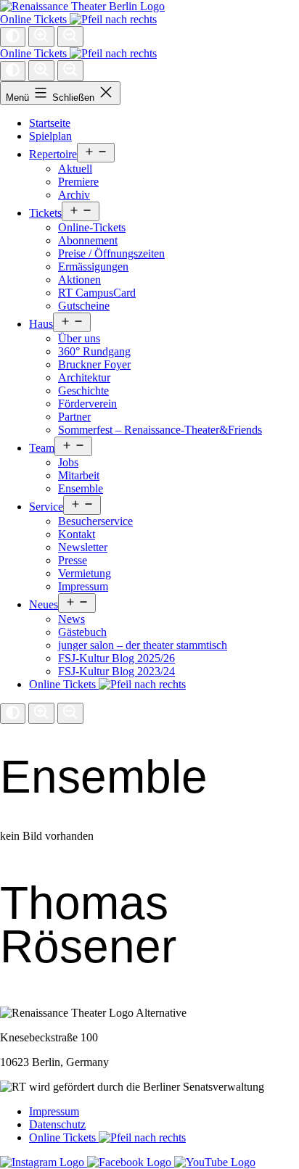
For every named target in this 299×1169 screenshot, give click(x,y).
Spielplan (50, 136)
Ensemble (80, 488)
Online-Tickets (92, 227)
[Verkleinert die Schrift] (70, 36)
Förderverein (87, 403)
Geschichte (83, 390)
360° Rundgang (94, 351)
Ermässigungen (93, 266)
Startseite (49, 123)
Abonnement (88, 240)
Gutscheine (84, 306)
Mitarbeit (78, 475)
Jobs (68, 462)
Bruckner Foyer (94, 364)
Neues (43, 604)
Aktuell (75, 168)
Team (41, 448)
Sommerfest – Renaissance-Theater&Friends (160, 430)
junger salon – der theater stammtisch (142, 645)
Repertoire (53, 154)
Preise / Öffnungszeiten (111, 253)
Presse (72, 560)
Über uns (79, 338)
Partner (74, 416)
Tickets (45, 213)
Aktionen (79, 279)
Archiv (74, 195)
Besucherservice (95, 521)
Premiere (78, 181)
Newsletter (82, 547)
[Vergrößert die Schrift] (41, 36)
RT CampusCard (97, 292)
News (71, 619)
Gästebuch (82, 632)
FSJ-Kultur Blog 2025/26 (116, 658)
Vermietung (84, 573)
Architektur (84, 377)
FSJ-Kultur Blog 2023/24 (116, 671)
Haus (41, 324)
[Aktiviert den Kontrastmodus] (12, 37)
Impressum (83, 586)
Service (46, 506)
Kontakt (76, 534)
